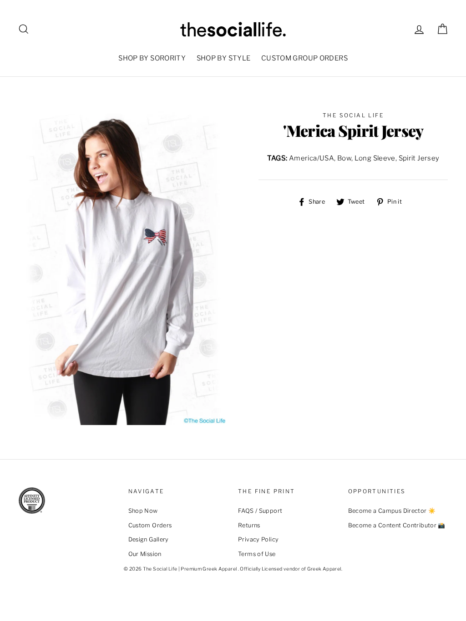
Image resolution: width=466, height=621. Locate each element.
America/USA (311, 158)
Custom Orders (150, 525)
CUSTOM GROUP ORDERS (304, 58)
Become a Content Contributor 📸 (397, 525)
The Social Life (353, 115)
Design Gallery (148, 539)
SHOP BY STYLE (224, 58)
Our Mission (145, 554)
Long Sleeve (375, 158)
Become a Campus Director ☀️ (392, 510)
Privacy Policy (258, 539)
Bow (344, 158)
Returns (249, 525)
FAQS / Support (260, 510)
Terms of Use (257, 554)
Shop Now (143, 510)
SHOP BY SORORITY (152, 58)
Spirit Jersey (419, 158)
